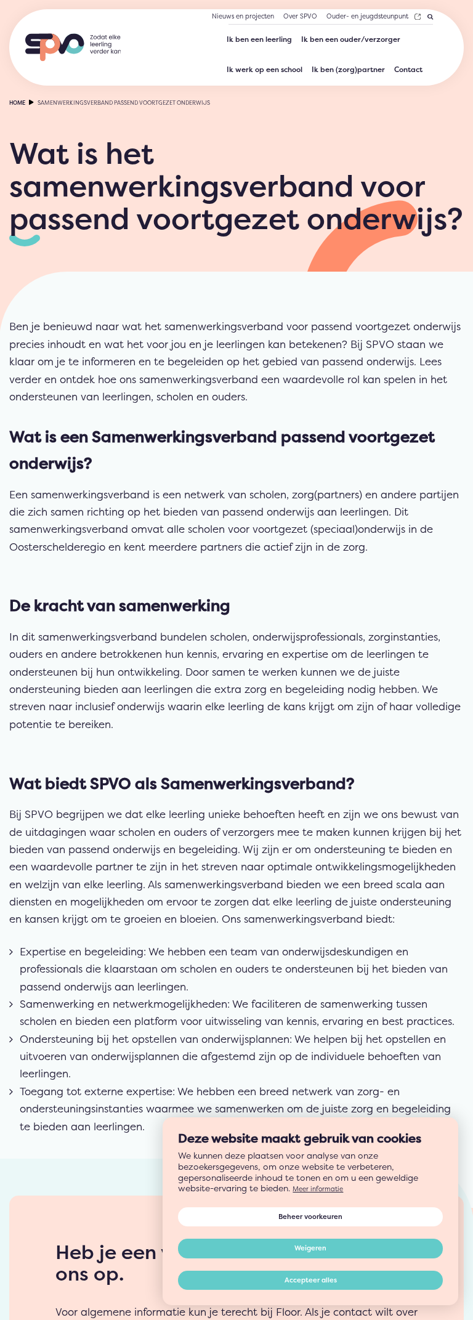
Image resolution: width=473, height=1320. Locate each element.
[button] (305, 1234)
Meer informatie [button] (321, 1162)
